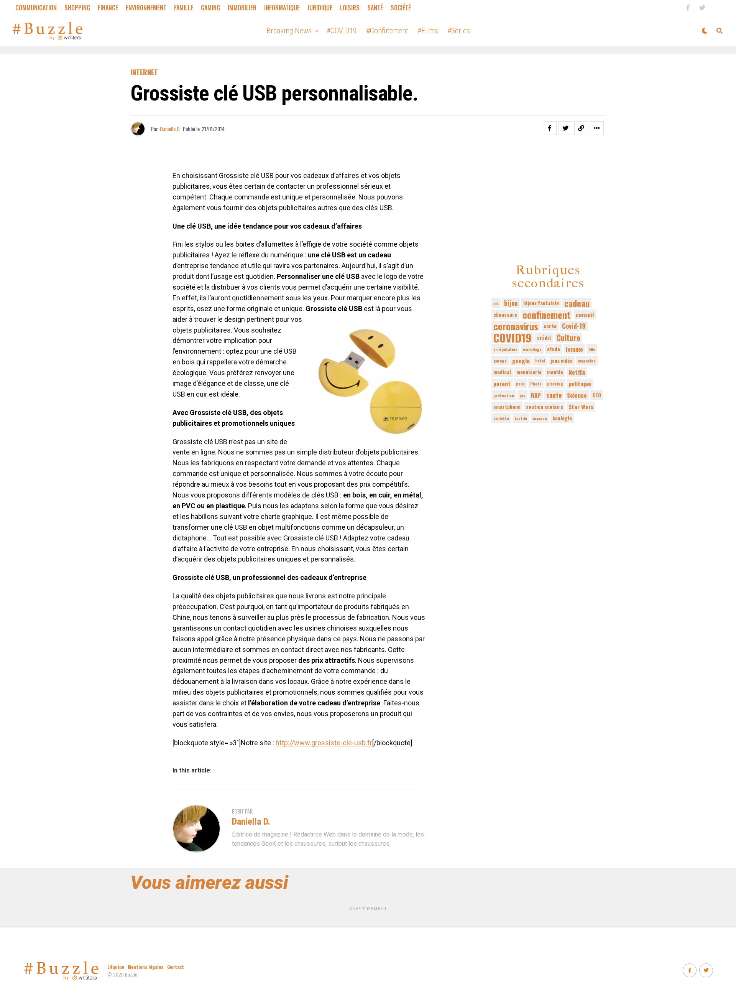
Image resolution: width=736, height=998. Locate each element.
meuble (555, 372)
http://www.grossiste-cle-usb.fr (324, 743)
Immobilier (242, 7)
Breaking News (289, 30)
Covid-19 (574, 326)
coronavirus (515, 326)
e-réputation (505, 349)
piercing (555, 383)
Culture (568, 338)
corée (550, 326)
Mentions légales (145, 966)
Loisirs (350, 7)
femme (574, 349)
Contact (175, 966)
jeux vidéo (561, 360)
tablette (501, 418)
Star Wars (580, 406)
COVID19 (512, 338)
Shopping (77, 7)
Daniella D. (170, 129)
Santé (375, 7)
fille (591, 349)
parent (502, 383)
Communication (36, 7)
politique (579, 383)
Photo (536, 383)
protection (503, 395)
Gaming (210, 7)
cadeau (577, 303)
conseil (585, 314)
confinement (546, 314)
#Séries (458, 30)
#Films (427, 30)
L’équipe (115, 966)
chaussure (505, 314)
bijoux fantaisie (541, 303)
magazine (587, 360)
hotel (540, 360)
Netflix (576, 372)
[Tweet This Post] (565, 128)
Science (577, 395)
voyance (539, 418)
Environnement (146, 7)
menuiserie (529, 372)
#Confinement (387, 30)
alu (496, 303)
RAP (536, 395)
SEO (596, 395)
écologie (562, 418)
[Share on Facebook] (550, 128)
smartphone (507, 406)
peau (520, 383)
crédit (544, 337)
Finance (108, 7)
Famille (183, 7)
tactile (520, 418)
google (521, 360)
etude (553, 349)
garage (500, 360)
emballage (532, 349)
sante (554, 395)
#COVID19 (342, 30)
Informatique (282, 7)
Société (401, 7)
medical (502, 372)
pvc (522, 395)
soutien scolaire (544, 406)
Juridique (319, 7)
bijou (511, 303)
